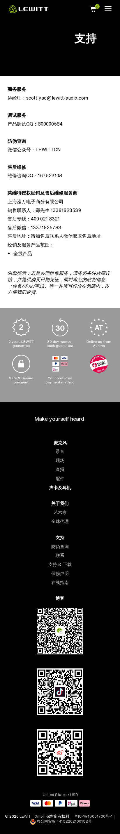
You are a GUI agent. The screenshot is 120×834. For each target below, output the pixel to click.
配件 (60, 478)
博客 (60, 598)
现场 (60, 460)
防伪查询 (60, 546)
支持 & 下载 (60, 564)
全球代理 (60, 521)
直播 (60, 469)
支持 (60, 537)
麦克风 (60, 442)
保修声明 (60, 573)
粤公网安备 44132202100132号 (64, 821)
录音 (60, 451)
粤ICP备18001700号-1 (93, 816)
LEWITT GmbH (32, 816)
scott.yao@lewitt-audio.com (57, 97)
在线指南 (60, 582)
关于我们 (60, 503)
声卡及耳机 (60, 487)
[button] (93, 8)
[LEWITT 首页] (28, 11)
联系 (60, 555)
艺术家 (60, 512)
